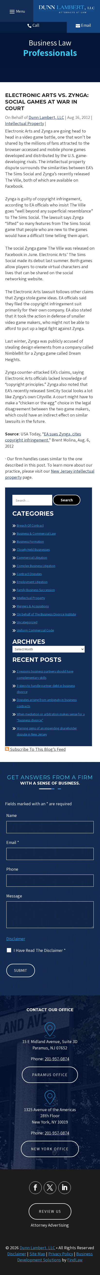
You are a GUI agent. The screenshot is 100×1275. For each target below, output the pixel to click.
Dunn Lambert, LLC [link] (46, 117)
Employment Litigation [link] (32, 582)
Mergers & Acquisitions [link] (33, 606)
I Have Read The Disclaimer (40, 950)
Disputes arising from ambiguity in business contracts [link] (47, 703)
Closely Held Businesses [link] (33, 549)
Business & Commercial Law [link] (36, 533)
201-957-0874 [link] (57, 1059)
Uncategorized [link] (27, 622)
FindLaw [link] (75, 1260)
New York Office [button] (50, 1148)
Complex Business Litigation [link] (36, 566)
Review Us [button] (50, 1211)
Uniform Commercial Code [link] (35, 630)
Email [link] (86, 25)
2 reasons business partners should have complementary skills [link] (45, 674)
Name (11, 815)
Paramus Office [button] (50, 1074)
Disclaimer (15, 938)
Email (12, 842)
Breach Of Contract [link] (30, 525)
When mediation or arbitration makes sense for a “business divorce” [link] (51, 717)
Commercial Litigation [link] (32, 557)
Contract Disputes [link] (29, 574)
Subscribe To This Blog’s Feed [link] (37, 749)
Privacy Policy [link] (60, 1254)
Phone (12, 869)
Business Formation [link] (30, 541)
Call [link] (36, 25)
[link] (66, 9)
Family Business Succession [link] (36, 590)
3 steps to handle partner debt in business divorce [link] (46, 688)
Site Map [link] (37, 1254)
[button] (16, 11)
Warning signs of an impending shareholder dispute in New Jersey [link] (47, 731)
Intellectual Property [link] (24, 123)
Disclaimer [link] (16, 1254)
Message (14, 896)
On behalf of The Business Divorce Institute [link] (46, 614)
